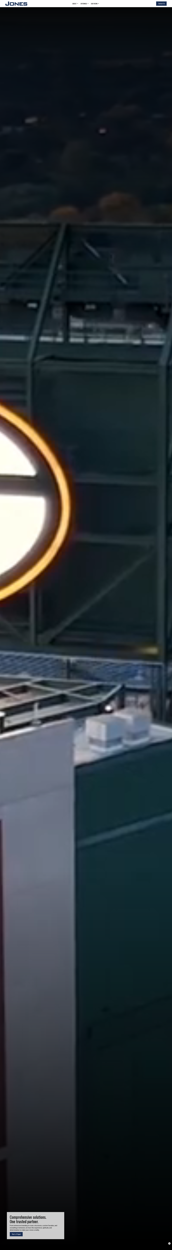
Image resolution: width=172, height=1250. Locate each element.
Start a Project (16, 1234)
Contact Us (161, 4)
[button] (75, 3)
